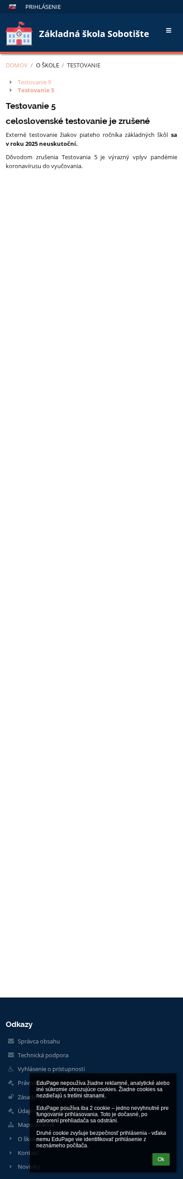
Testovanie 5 (36, 90)
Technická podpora (43, 1055)
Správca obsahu (39, 1041)
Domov (17, 65)
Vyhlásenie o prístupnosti (51, 1069)
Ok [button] (161, 1159)
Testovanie (83, 65)
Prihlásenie (43, 7)
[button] (12, 6)
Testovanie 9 (34, 82)
